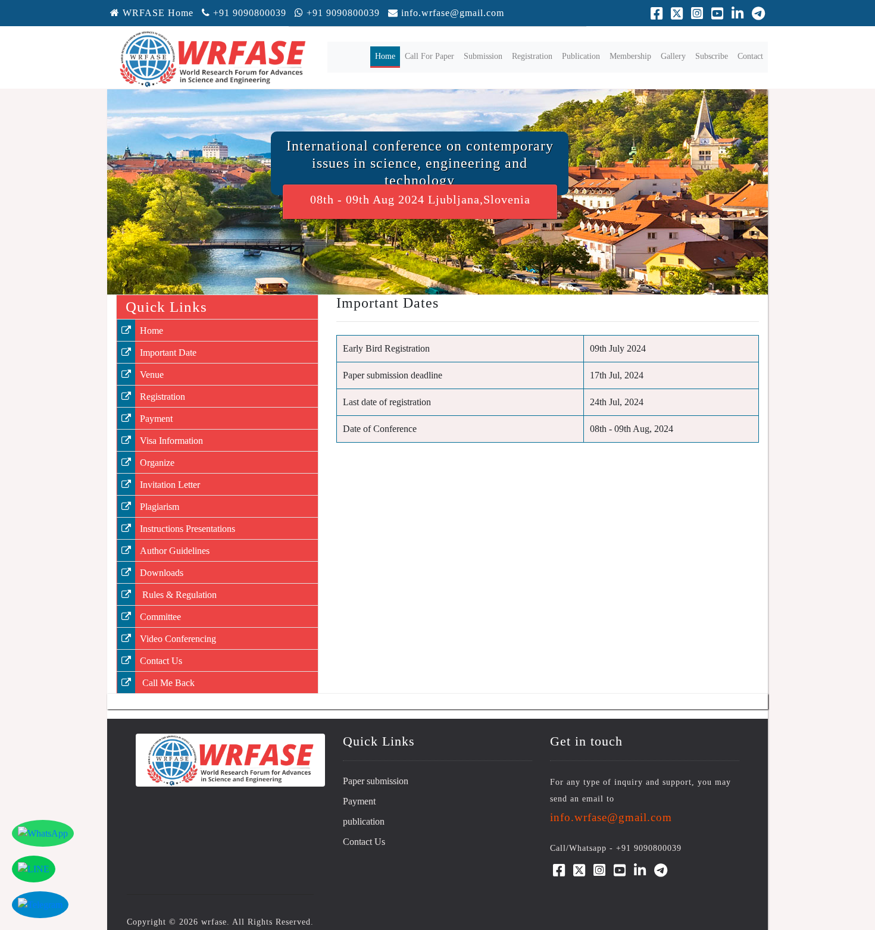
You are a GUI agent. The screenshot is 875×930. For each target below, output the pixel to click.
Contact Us (161, 661)
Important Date (168, 352)
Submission (483, 56)
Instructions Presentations (187, 529)
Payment (156, 419)
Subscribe (711, 56)
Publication (581, 56)
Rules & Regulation (178, 595)
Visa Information (171, 441)
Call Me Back (167, 683)
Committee (160, 617)
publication (364, 821)
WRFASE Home (156, 13)
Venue (152, 375)
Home (387, 56)
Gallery (673, 56)
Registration (532, 56)
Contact (750, 56)
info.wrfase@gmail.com (452, 13)
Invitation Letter (170, 485)
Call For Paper (429, 56)
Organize (157, 463)
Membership (630, 56)
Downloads (161, 573)
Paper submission (375, 781)
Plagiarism (159, 507)
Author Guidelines (175, 551)
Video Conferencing (178, 639)
